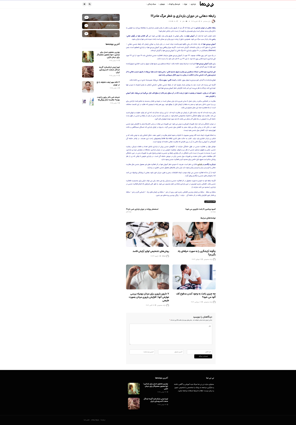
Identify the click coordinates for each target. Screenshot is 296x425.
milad (164, 256)
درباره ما (103, 420)
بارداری (193, 4)
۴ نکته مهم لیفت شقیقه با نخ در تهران (108, 83)
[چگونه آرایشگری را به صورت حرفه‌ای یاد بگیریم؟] (194, 234)
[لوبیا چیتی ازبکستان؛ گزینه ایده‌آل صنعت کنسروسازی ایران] (88, 72)
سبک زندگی (152, 4)
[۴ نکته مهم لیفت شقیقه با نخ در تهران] (88, 87)
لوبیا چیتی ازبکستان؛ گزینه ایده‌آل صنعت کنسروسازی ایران (109, 70)
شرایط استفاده (193, 391)
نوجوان (162, 4)
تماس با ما (86, 420)
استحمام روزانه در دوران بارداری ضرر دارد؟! (142, 210)
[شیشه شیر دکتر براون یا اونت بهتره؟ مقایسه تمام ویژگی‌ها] (88, 102)
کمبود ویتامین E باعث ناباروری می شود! (200, 210)
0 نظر (183, 21)
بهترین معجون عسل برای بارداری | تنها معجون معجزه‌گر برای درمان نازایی (108, 55)
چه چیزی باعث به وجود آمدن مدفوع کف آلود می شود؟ (196, 295)
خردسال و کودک (174, 4)
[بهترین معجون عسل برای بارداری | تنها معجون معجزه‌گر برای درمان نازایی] (88, 57)
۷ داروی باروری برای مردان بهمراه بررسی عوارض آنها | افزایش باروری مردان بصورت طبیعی (149, 297)
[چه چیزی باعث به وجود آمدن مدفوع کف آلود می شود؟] (194, 277)
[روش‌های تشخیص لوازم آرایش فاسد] (147, 234)
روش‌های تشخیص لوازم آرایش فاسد (151, 251)
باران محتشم (206, 21)
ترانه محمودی (208, 259)
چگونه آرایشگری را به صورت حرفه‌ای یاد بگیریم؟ (197, 253)
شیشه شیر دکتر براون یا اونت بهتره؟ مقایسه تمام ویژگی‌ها (108, 98)
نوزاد (185, 4)
